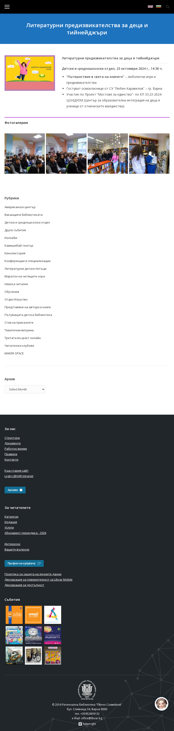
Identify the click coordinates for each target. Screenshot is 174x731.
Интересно (12, 544)
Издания (11, 522)
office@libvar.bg (91, 718)
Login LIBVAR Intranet (19, 476)
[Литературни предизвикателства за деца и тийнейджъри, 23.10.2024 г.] (25, 153)
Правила (11, 454)
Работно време (16, 449)
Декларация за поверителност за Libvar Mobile (38, 579)
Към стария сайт (17, 471)
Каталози (11, 517)
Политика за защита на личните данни (33, 574)
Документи (13, 443)
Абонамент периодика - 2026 (25, 533)
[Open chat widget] (161, 704)
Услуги (9, 527)
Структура (12, 438)
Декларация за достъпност (24, 585)
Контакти (11, 459)
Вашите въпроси (17, 549)
